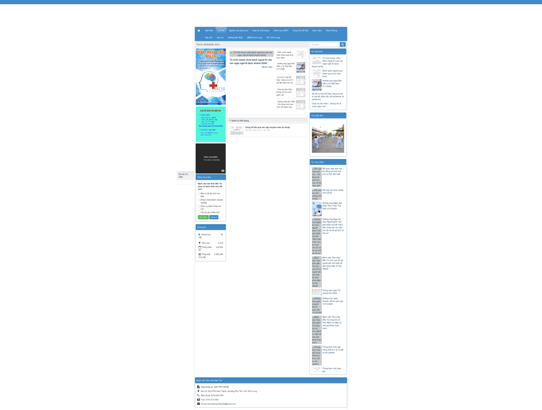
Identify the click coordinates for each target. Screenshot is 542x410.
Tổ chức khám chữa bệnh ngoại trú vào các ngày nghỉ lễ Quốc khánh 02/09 (251, 61)
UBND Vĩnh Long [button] (254, 37)
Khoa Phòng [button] (331, 30)
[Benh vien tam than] (211, 76)
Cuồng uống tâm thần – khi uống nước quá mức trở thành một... (286, 104)
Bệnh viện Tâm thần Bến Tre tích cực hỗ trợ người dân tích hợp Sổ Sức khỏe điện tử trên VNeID (333, 263)
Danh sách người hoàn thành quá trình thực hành (285, 55)
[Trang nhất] (199, 30)
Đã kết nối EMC (183, 175)
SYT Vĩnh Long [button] (273, 37)
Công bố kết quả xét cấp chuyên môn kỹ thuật (267, 127)
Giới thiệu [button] (209, 30)
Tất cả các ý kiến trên (210, 212)
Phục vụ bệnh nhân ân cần (211, 207)
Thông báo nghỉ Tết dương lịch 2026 (331, 292)
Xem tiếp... (269, 66)
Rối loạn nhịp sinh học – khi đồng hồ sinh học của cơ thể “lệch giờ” (333, 171)
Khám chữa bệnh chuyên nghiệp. (212, 201)
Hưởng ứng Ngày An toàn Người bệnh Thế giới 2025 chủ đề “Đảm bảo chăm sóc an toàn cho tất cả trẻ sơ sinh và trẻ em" (333, 226)
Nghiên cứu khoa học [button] (238, 30)
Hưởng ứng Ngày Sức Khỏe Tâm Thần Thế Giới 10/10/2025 (332, 206)
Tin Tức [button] (221, 30)
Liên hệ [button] (220, 37)
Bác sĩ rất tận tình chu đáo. (210, 195)
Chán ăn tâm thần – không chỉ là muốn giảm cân (285, 92)
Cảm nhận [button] (317, 30)
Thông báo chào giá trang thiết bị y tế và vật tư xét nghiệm (333, 349)
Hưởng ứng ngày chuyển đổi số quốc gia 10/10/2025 (333, 301)
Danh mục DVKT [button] (281, 30)
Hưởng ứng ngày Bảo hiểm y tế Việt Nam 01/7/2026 (286, 66)
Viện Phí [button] (208, 37)
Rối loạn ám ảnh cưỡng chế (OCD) (333, 191)
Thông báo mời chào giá (332, 370)
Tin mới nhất (316, 51)
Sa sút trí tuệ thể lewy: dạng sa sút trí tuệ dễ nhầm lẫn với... (285, 80)
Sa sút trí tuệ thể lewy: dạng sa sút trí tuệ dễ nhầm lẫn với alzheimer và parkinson (328, 96)
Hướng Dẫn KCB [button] (235, 37)
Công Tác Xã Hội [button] (300, 30)
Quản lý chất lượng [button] (260, 30)
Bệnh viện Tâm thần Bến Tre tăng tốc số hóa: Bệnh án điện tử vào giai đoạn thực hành (332, 322)
